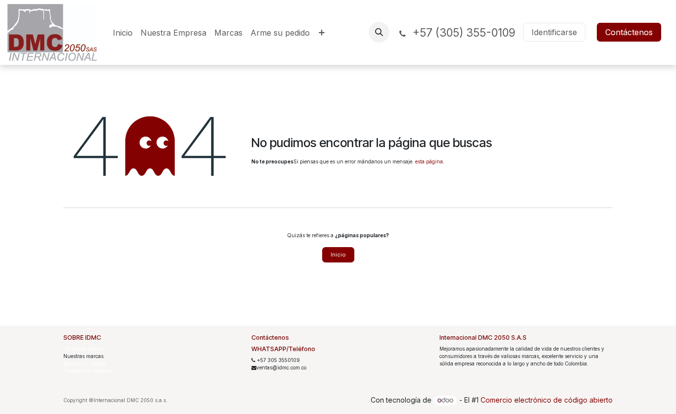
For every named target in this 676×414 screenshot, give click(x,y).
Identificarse (554, 32)
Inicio (338, 254)
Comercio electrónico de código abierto (547, 400)
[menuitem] (123, 33)
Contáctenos (629, 32)
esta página (429, 161)
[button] (379, 32)
